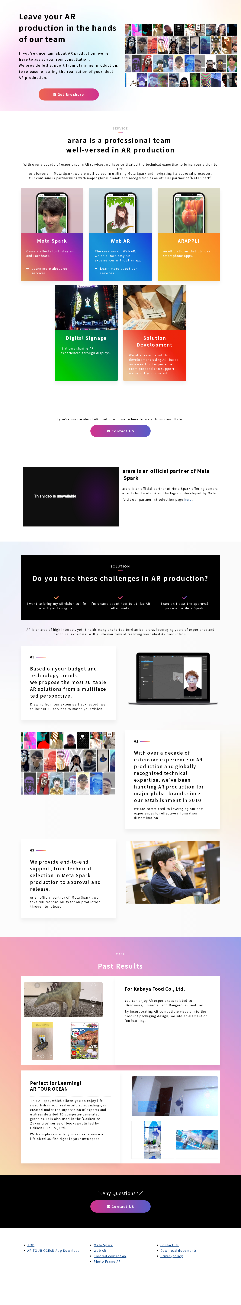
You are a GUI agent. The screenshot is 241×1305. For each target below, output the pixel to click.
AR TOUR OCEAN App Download (53, 1250)
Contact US (122, 430)
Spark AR (52, 234)
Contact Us (169, 1245)
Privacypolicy (171, 1256)
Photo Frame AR (107, 1261)
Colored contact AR (110, 1256)
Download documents (178, 1250)
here (188, 499)
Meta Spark (103, 1245)
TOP (30, 1245)
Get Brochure (70, 94)
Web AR (120, 234)
